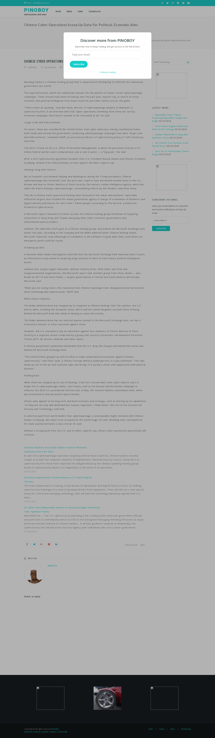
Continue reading (107, 72)
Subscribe (78, 64)
